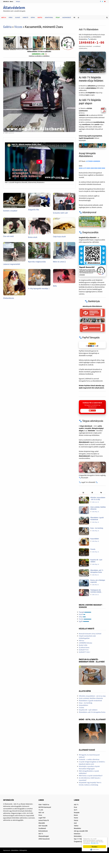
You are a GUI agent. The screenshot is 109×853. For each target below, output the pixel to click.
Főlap (58, 17)
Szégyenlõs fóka (33, 210)
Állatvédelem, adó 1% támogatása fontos (96, 571)
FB (74, 17)
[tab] (83, 492)
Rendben (94, 847)
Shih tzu (81, 641)
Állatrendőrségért (43, 836)
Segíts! (40, 17)
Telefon (76, 826)
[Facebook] (101, 1)
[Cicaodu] (84, 549)
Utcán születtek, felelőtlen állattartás (91, 698)
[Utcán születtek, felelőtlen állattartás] (84, 507)
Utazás (76, 820)
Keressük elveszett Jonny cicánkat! (90, 634)
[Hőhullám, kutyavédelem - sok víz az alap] (84, 498)
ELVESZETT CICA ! (84, 652)
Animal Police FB (43, 820)
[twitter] (103, 1)
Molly (55, 286)
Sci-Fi (75, 810)
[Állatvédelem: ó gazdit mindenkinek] (84, 518)
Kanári (81, 614)
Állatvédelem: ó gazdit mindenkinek (97, 518)
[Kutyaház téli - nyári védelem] (84, 560)
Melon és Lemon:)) (59, 262)
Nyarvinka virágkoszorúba (37, 262)
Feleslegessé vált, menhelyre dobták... (96, 591)
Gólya (81, 617)
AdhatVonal (49, 17)
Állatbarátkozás (8, 298)
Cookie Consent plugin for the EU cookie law (94, 850)
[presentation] (83, 492)
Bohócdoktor (78, 836)
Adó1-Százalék (42, 826)
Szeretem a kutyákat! (10, 211)
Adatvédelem (15, 850)
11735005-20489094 (93, 161)
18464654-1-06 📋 (39, 54)
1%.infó (40, 810)
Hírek (10, 17)
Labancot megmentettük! (11, 264)
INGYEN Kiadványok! (44, 807)
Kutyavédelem (94, 539)
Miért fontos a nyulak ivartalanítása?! (91, 776)
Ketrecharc (77, 834)
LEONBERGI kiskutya (85, 643)
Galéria (7, 27)
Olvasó (17, 17)
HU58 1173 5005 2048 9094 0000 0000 (92, 168)
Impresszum (6, 850)
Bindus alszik (32, 237)
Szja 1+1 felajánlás (79, 839)
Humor (76, 818)
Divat (75, 807)
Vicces (18, 27)
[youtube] (105, 1)
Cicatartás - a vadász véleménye (89, 759)
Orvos (40, 815)
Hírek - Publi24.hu (43, 804)
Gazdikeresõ (42, 828)
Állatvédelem (14, 7)
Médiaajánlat (23, 850)
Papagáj (81, 612)
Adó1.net (41, 812)
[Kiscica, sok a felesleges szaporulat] (84, 580)
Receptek (76, 812)
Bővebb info (94, 843)
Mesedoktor (77, 828)
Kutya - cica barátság (96, 528)
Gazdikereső (66, 17)
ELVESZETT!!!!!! (84, 650)
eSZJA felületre (91, 88)
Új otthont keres (84, 647)
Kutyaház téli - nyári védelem (88, 710)
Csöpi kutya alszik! (59, 237)
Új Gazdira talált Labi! (60, 213)
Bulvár (76, 815)
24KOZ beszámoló (44, 839)
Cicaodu (92, 549)
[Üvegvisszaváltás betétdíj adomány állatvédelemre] (92, 261)
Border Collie (83, 645)
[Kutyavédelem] (84, 539)
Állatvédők (41, 823)
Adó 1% (3, 17)
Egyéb (81, 621)
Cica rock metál (8, 236)
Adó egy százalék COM (81, 831)
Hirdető (25, 17)
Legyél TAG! (42, 818)
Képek (33, 17)
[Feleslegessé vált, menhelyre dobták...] (84, 590)
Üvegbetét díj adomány (81, 841)
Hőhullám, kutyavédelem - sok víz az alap (97, 498)
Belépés (18, 1)
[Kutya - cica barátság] (84, 528)
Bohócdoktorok (43, 831)
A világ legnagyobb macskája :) (38, 288)
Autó (75, 823)
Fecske (81, 619)
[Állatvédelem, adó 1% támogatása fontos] (84, 570)
